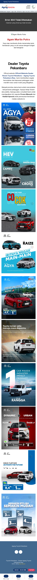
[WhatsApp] (34, 2)
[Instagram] (21, 53)
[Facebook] (15, 53)
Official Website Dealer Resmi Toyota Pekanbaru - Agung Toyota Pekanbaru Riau (18, 75)
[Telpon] (29, 2)
